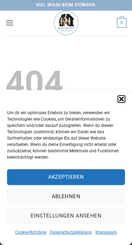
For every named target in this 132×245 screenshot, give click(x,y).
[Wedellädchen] (66, 23)
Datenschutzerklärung (71, 232)
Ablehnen (66, 196)
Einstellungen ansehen (66, 216)
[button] (121, 99)
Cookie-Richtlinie (30, 232)
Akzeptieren (66, 177)
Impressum (106, 232)
